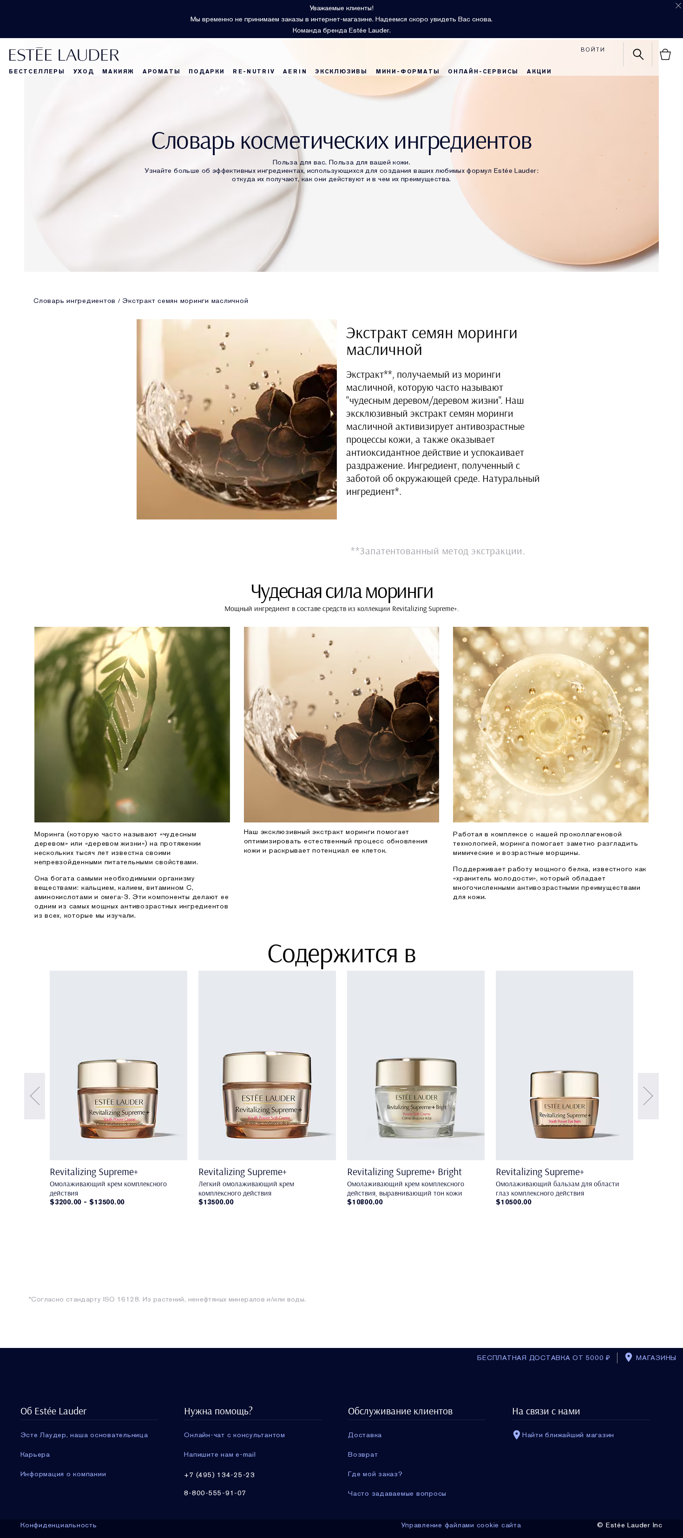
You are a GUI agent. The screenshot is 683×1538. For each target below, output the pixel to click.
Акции (539, 71)
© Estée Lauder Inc (630, 1525)
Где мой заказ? (375, 1474)
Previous (34, 1096)
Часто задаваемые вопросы (397, 1493)
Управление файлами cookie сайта (461, 1525)
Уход (83, 71)
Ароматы (162, 71)
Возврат (363, 1454)
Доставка (365, 1434)
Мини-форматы (408, 71)
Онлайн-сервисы (483, 71)
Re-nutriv (254, 71)
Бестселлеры (37, 71)
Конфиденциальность (58, 1525)
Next (648, 1096)
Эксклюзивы (341, 71)
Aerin (295, 71)
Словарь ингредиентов (74, 300)
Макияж (118, 71)
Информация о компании (63, 1474)
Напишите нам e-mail (220, 1454)
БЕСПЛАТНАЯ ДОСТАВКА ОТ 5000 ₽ (544, 1357)
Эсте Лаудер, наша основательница (84, 1434)
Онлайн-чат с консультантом (234, 1434)
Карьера (35, 1454)
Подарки (207, 71)
